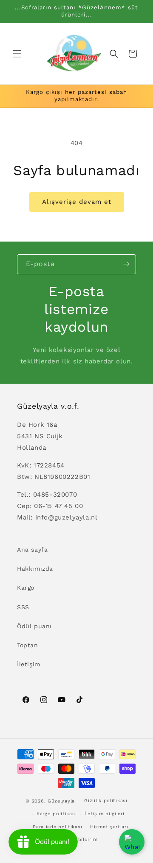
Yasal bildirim (80, 839)
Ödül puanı (34, 626)
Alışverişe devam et (76, 202)
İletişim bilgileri (105, 813)
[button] (17, 53)
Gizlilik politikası (105, 800)
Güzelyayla (61, 801)
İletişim (28, 664)
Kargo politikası (56, 813)
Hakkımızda (35, 568)
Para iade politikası (57, 827)
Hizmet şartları (109, 827)
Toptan (27, 645)
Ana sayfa (32, 549)
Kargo (25, 587)
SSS (23, 607)
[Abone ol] (126, 264)
